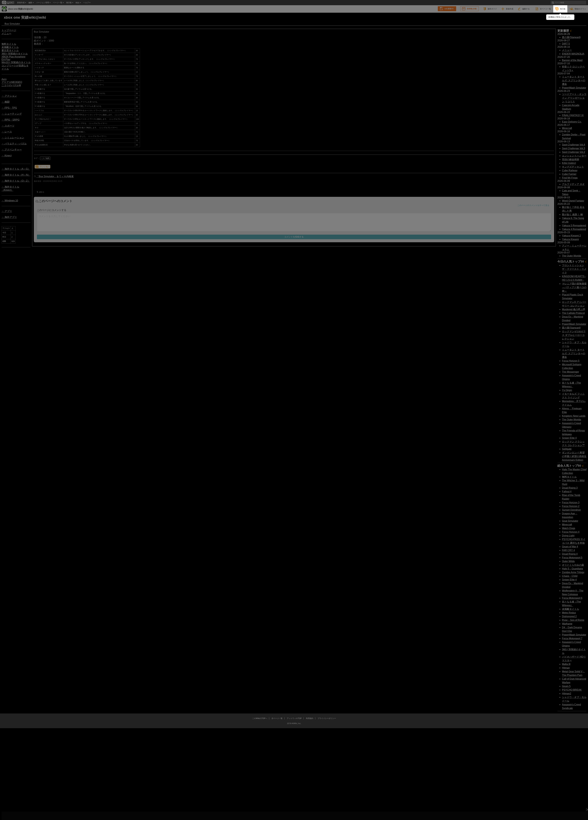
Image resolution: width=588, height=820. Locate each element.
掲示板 (562, 9)
